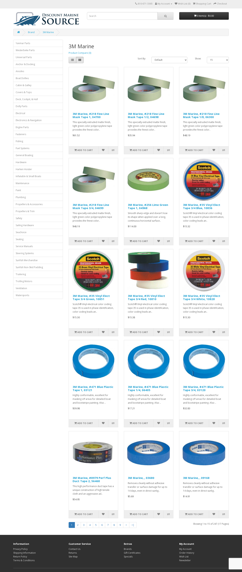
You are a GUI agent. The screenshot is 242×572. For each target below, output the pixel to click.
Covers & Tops (24, 92)
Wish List (183, 556)
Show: (198, 58)
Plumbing (21, 197)
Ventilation (21, 288)
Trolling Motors (24, 281)
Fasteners (21, 134)
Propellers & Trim (25, 211)
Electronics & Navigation (29, 120)
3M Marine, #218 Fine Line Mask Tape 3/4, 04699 (91, 206)
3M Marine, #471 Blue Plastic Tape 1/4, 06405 (148, 388)
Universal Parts (24, 57)
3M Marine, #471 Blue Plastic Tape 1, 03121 (93, 388)
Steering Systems (25, 253)
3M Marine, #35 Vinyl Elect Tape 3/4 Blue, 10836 (201, 206)
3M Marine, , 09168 (196, 478)
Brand (31, 32)
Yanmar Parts (23, 43)
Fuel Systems (22, 148)
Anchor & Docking (25, 64)
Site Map (73, 556)
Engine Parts (22, 127)
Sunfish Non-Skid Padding (29, 267)
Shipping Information (24, 552)
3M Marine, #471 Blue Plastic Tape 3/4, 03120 (203, 388)
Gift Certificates (132, 552)
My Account (185, 549)
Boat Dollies (22, 78)
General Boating (24, 155)
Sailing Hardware (25, 225)
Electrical (20, 113)
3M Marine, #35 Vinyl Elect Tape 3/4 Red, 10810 (146, 297)
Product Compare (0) (80, 52)
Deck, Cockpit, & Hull (27, 99)
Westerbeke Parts (25, 50)
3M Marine (48, 32)
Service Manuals (24, 246)
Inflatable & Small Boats (28, 176)
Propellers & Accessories (29, 204)
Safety (19, 218)
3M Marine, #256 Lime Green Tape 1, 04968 (148, 206)
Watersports (22, 295)
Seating (19, 239)
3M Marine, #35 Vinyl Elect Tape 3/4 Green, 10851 (91, 297)
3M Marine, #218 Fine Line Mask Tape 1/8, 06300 (201, 115)
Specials (128, 556)
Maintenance (22, 183)
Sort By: (142, 58)
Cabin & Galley (23, 85)
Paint (18, 190)
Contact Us (74, 549)
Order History (186, 552)
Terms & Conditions (24, 560)
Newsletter (185, 560)
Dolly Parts (21, 106)
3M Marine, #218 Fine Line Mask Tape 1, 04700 (91, 115)
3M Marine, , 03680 (141, 478)
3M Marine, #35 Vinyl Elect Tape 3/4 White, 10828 (201, 297)
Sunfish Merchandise (27, 260)
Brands (128, 549)
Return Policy (20, 556)
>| (133, 525)
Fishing (19, 141)
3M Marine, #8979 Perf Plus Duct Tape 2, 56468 (92, 479)
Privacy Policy (20, 549)
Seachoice (21, 232)
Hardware (21, 162)
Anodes (20, 71)
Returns (73, 552)
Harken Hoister (24, 169)
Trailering (21, 274)
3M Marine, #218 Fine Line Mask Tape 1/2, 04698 (146, 115)
